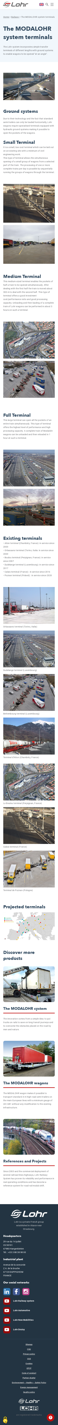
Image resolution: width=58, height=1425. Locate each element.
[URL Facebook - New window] (16, 1291)
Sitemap (29, 1344)
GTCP (29, 1368)
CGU (29, 1349)
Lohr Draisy (19, 1329)
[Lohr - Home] (15, 4)
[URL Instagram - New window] (25, 1291)
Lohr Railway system (23, 1301)
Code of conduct (29, 1373)
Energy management (29, 1387)
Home (6, 17)
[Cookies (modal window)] (5, 1420)
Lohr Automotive (21, 1310)
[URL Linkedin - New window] (6, 1291)
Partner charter (29, 1378)
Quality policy (29, 1392)
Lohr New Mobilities (23, 1320)
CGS (29, 1359)
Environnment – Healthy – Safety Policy (29, 1383)
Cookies (29, 1364)
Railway (15, 17)
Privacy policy (29, 1354)
